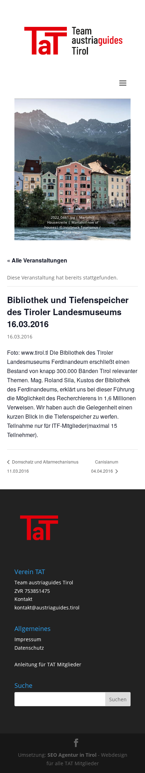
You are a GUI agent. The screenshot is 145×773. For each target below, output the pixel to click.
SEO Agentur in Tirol (72, 754)
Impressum (27, 639)
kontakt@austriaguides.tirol (47, 607)
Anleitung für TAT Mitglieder (47, 664)
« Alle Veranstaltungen (37, 260)
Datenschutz (29, 647)
